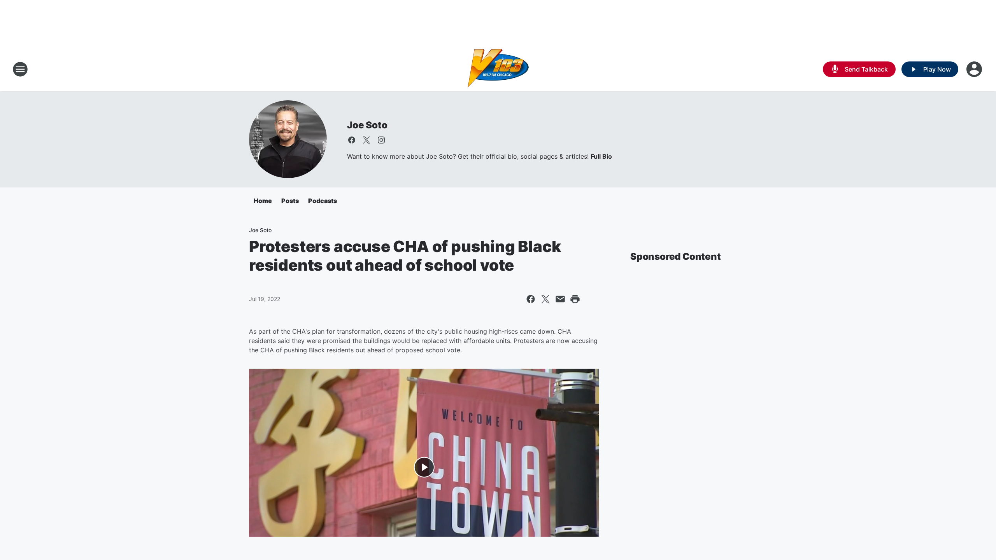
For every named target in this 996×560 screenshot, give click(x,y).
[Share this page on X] (545, 299)
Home (263, 201)
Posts (290, 201)
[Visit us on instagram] (381, 140)
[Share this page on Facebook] (530, 299)
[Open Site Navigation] (20, 69)
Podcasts (322, 201)
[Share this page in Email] (560, 299)
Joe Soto (367, 125)
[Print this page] (575, 299)
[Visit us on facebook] (351, 140)
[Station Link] (498, 69)
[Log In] (975, 69)
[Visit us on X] (366, 140)
